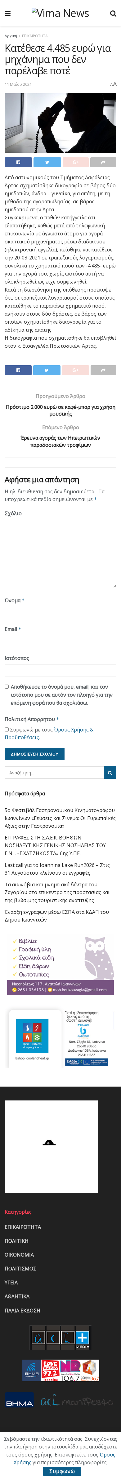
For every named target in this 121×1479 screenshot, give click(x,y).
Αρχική (11, 36)
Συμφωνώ (62, 1471)
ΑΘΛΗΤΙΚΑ (17, 1296)
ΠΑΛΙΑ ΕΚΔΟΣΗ (22, 1310)
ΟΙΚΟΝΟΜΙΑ (19, 1254)
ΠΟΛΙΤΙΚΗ (17, 1240)
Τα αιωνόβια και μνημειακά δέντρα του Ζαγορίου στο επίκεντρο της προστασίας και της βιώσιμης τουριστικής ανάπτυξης (57, 892)
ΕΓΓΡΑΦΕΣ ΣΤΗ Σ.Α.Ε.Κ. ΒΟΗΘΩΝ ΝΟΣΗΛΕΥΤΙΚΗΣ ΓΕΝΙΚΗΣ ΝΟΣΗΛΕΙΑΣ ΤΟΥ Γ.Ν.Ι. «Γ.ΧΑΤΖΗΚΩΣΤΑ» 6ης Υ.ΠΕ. (55, 845)
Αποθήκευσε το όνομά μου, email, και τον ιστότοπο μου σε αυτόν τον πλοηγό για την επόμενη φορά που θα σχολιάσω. (62, 694)
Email (13, 629)
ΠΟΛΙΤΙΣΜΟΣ (20, 1268)
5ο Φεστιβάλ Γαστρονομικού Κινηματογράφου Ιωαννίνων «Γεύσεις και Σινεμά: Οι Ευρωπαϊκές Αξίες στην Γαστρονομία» (60, 818)
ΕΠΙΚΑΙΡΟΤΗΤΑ (35, 36)
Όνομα (15, 600)
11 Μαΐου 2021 (18, 84)
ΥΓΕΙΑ (11, 1282)
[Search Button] (110, 772)
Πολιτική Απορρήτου (32, 719)
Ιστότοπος (17, 658)
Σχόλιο (13, 513)
